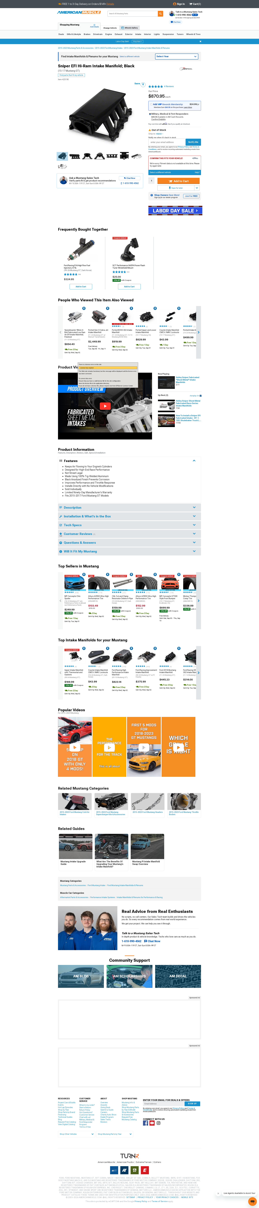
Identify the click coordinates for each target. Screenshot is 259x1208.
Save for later (177, 188)
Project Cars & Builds (66, 1102)
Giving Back (105, 1107)
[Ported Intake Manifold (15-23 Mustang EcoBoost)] (194, 317)
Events (61, 1105)
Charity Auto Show (108, 1115)
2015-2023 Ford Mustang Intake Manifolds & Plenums (147, 48)
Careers (103, 1112)
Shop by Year (63, 1110)
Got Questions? (85, 1112)
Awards (103, 1105)
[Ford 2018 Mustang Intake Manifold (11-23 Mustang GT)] (170, 657)
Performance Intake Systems (102, 897)
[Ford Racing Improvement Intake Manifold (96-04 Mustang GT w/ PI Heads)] (146, 657)
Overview (104, 1102)
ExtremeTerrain (143, 1162)
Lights (157, 34)
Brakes (87, 34)
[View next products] (198, 332)
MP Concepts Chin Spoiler (75, 600)
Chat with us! (84, 1117)
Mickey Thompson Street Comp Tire (194, 598)
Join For (191, 196)
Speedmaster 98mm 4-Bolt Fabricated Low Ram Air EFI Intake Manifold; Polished (74, 334)
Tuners (180, 34)
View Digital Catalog (66, 1124)
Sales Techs (105, 1119)
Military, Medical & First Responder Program (86, 1122)
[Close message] (200, 41)
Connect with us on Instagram (158, 1123)
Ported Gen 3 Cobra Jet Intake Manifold (98, 333)
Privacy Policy (183, 147)
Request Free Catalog (67, 1122)
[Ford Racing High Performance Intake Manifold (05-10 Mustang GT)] (123, 657)
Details (110, 4)
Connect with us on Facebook (145, 1123)
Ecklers (157, 1162)
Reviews (103, 1122)
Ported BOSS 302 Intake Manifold (122, 333)
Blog (60, 1119)
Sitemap (130, 1197)
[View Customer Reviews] (155, 86)
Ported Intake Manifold (193, 331)
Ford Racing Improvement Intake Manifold (146, 673)
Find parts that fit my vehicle (71, 75)
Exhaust (118, 34)
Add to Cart (181, 181)
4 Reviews (169, 86)
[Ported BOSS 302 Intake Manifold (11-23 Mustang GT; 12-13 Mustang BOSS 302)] (123, 317)
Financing (62, 1115)
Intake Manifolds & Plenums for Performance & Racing (140, 897)
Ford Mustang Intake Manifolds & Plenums (125, 885)
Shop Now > (137, 41)
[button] (175, 22)
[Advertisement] (129, 1019)
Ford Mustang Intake (96, 885)
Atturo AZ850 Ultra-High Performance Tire (98, 598)
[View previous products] (60, 332)
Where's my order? (87, 1105)
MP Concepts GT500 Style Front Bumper (168, 599)
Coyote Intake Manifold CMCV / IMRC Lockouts (169, 332)
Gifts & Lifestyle (74, 34)
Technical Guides (65, 1117)
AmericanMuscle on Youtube (152, 1123)
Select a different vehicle (160, 172)
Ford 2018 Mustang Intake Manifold (167, 672)
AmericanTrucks (125, 1162)
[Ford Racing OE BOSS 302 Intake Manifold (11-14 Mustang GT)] (194, 657)
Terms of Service (160, 1201)
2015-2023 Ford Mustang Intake (108, 48)
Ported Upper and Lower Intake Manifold (146, 332)
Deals (61, 34)
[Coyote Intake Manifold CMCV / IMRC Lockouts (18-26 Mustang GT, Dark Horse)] (99, 657)
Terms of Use (85, 1127)
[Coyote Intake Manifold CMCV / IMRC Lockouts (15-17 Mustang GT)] (170, 317)
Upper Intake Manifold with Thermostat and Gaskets (73, 673)
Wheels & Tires (193, 34)
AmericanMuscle (106, 1162)
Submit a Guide (106, 1110)
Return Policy (84, 1110)
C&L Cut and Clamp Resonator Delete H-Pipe (122, 599)
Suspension (168, 34)
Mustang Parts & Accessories (73, 885)
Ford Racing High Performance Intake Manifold (120, 673)
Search (160, 14)
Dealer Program (107, 1117)
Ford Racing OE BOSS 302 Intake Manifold (192, 672)
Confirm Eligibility (158, 119)
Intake (138, 34)
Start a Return (85, 1107)
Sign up (192, 1104)
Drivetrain (98, 34)
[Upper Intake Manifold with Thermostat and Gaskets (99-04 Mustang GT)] (75, 657)
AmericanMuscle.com (79, 12)
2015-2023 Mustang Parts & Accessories (75, 48)
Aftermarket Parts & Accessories (74, 897)
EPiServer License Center (124, 386)
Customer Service (86, 1115)
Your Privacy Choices (167, 1197)
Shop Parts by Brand (66, 1112)
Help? (197, 172)
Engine (108, 34)
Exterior (129, 34)
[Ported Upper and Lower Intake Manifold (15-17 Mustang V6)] (146, 317)
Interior (147, 34)
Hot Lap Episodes (65, 1107)
